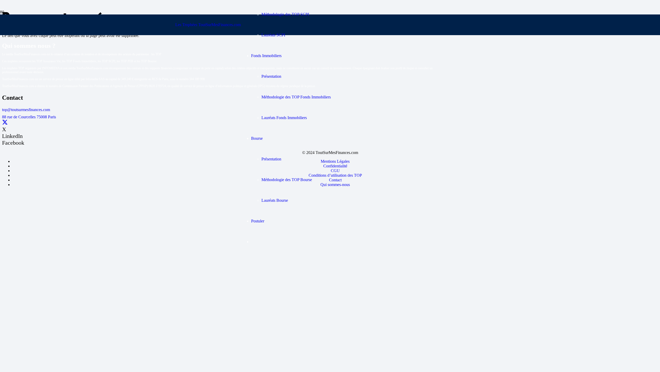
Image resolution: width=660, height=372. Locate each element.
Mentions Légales (335, 161)
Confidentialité (335, 166)
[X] (5, 122)
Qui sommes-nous (335, 184)
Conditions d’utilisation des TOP (335, 175)
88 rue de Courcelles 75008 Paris (29, 117)
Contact (335, 180)
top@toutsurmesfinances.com (26, 109)
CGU (335, 170)
